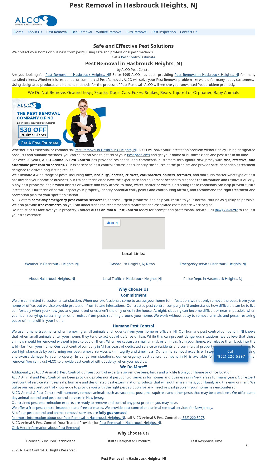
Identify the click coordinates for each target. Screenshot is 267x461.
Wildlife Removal (109, 32)
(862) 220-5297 (192, 417)
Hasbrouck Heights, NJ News (132, 264)
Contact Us (188, 32)
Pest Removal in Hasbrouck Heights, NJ (77, 74)
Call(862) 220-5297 (231, 354)
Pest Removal (57, 32)
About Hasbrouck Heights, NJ (52, 278)
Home (18, 32)
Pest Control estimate (138, 57)
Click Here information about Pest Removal (46, 427)
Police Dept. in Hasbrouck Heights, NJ (212, 278)
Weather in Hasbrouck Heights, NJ (52, 264)
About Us (35, 32)
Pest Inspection (163, 32)
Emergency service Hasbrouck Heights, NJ (213, 264)
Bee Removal (82, 32)
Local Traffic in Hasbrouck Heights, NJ (132, 278)
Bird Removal (136, 32)
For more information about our (38, 417)
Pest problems (138, 155)
